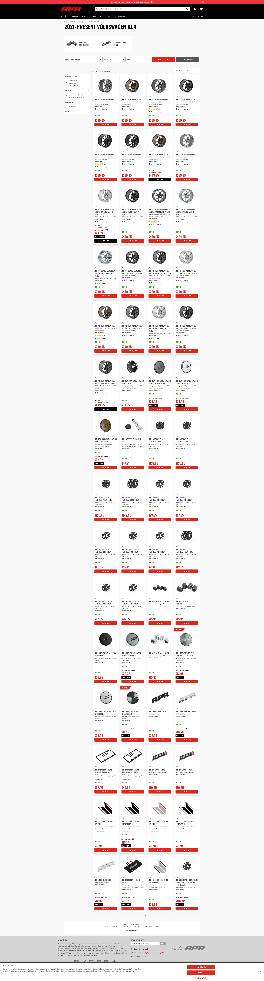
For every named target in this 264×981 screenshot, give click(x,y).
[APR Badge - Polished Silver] (187, 698)
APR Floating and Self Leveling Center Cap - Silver (187, 382)
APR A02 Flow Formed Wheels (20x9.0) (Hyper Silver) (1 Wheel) (105, 212)
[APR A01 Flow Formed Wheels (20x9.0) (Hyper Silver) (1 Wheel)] (187, 196)
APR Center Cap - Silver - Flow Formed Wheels (105, 712)
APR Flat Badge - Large (156, 770)
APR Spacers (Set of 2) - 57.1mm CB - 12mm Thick (103, 498)
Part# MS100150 (153, 558)
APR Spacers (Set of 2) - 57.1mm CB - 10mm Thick (184, 440)
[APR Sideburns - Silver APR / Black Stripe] (159, 866)
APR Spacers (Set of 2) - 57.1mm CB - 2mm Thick (103, 550)
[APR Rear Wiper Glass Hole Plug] (132, 425)
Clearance (73, 81)
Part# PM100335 (153, 889)
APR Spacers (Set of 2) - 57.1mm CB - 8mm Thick (184, 498)
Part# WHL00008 (180, 219)
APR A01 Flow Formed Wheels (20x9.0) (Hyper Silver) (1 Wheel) (186, 212)
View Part (160, 179)
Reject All (201, 973)
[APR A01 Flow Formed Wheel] (105, 86)
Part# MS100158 (153, 448)
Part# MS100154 (126, 558)
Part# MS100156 (180, 448)
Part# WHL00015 (180, 161)
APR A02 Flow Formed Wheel (131, 99)
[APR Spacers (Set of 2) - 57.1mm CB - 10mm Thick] (187, 425)
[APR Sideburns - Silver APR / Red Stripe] (159, 808)
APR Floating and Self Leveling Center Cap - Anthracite (159, 382)
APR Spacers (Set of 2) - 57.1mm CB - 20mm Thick (130, 498)
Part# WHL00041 (153, 161)
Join (162, 943)
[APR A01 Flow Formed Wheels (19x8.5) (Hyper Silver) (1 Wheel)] (105, 257)
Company (122, 16)
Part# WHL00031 (99, 390)
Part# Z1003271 (125, 662)
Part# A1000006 (180, 716)
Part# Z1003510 (98, 662)
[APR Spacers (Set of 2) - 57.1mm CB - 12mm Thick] (105, 484)
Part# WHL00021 (126, 278)
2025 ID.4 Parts (154, 927)
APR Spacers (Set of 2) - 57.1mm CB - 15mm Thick (157, 440)
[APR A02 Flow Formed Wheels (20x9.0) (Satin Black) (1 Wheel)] (132, 196)
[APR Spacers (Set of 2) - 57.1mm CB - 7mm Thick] (132, 536)
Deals (84, 16)
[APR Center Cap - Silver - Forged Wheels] (132, 698)
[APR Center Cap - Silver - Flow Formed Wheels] (105, 698)
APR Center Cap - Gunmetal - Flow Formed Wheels (131, 654)
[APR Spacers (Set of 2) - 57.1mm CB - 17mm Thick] (187, 536)
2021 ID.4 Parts (110, 927)
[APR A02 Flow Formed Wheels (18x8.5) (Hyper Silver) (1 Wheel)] (159, 312)
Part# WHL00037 (126, 106)
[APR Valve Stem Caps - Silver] (159, 639)
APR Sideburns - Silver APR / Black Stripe (158, 881)
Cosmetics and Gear (75, 95)
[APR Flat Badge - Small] (187, 756)
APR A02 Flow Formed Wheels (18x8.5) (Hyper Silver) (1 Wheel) (159, 328)
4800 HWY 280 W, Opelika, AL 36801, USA (149, 953)
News (102, 16)
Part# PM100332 (99, 831)
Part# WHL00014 (126, 161)
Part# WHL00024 (180, 278)
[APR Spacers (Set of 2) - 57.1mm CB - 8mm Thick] (187, 484)
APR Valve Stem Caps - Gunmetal (183, 602)
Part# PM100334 (180, 831)
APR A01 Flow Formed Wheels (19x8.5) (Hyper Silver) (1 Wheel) (104, 273)
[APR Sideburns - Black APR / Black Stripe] (132, 808)
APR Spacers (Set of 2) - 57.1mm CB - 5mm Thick (157, 498)
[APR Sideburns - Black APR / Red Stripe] (105, 808)
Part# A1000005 (153, 774)
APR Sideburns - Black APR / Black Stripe (131, 822)
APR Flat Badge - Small (184, 770)
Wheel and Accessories (76, 97)
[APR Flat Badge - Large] (159, 756)
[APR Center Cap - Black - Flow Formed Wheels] (105, 639)
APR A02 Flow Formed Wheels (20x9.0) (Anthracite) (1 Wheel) (105, 382)
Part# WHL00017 (99, 161)
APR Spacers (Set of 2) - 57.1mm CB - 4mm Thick (130, 602)
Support (111, 16)
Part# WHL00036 (126, 219)
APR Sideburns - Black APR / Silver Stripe (186, 822)
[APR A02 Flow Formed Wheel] (132, 86)
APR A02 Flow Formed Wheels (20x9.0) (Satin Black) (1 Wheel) (132, 212)
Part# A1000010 (126, 779)
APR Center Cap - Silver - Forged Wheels (130, 712)
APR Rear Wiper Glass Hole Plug (131, 440)
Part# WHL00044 (99, 448)
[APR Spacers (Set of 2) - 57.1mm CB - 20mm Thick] (132, 484)
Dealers (93, 16)
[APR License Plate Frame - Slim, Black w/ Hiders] (105, 756)
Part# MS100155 (180, 507)
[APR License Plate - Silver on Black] (132, 866)
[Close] (260, 971)
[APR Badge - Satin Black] (159, 698)
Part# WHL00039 (99, 333)
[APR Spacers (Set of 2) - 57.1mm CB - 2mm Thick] (105, 536)
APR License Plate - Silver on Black (131, 881)
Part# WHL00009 (153, 219)
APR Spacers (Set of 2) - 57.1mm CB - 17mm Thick (184, 550)
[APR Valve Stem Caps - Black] (159, 587)
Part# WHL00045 (153, 390)
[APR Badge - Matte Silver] (105, 866)
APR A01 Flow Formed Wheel (104, 99)
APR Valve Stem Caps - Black (158, 601)
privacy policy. (130, 971)
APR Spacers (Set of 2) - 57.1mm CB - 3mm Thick (157, 550)
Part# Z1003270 (98, 721)
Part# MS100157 (99, 507)
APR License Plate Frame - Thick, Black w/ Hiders (130, 771)
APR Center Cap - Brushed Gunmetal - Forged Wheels (185, 654)
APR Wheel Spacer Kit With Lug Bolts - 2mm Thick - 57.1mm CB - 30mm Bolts (187, 882)
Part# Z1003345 (125, 721)
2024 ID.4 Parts (143, 927)
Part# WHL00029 (126, 333)
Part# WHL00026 (99, 219)
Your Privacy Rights (201, 978)
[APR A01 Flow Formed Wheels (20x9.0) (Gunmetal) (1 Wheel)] (159, 196)
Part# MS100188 (180, 558)
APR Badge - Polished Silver (186, 711)
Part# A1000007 (99, 884)
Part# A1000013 (99, 779)
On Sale (72, 83)
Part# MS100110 (126, 448)
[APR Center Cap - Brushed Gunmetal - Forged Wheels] (187, 639)
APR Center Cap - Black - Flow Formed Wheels (105, 654)
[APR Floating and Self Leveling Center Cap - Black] (132, 367)
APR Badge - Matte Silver (103, 880)
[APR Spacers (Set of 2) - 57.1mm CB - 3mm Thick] (159, 536)
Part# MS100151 (126, 610)
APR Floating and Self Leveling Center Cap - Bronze (105, 440)
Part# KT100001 (180, 889)
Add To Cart (106, 124)
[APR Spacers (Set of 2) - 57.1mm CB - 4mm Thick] (132, 587)
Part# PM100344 (126, 831)
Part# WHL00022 (153, 335)
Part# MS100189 (126, 507)
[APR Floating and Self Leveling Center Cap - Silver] (187, 367)
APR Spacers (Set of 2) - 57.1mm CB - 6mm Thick (103, 602)
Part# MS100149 (99, 558)
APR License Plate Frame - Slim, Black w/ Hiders (103, 771)
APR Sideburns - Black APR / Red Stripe (104, 822)
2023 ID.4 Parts (132, 927)
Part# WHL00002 (99, 106)
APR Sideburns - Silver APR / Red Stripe (158, 822)
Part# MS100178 (153, 658)
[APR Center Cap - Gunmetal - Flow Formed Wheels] (132, 639)
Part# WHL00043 (126, 390)
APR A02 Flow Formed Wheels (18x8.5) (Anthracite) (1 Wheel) (159, 272)
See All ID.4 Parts (132, 930)
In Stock (72, 107)
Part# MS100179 (180, 608)
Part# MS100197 (153, 606)
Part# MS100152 (153, 507)
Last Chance (73, 86)
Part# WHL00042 (180, 390)
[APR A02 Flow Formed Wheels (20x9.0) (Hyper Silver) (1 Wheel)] (105, 196)
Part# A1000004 (180, 774)
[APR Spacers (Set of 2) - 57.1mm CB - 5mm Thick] (159, 484)
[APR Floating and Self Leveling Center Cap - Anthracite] (159, 367)
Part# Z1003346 (180, 662)
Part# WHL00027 (153, 280)
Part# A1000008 (153, 716)
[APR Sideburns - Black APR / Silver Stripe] (187, 808)
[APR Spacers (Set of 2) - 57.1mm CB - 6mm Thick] (105, 587)
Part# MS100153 (99, 610)
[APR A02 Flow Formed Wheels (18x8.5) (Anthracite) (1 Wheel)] (159, 257)
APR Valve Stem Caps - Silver (158, 653)
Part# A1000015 (126, 889)
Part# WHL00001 (99, 280)
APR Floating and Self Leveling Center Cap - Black (132, 382)
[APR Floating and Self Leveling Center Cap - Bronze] (105, 425)
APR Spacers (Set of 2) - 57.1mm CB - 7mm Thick (130, 550)
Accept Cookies (201, 967)
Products (74, 16)
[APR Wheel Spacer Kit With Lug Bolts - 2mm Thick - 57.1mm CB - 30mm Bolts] (187, 866)
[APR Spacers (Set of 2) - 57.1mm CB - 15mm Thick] (159, 425)
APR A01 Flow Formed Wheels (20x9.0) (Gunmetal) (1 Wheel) (159, 210)
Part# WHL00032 (180, 106)
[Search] (186, 9)
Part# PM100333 (153, 831)
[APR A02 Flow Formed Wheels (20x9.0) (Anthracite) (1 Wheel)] (105, 367)
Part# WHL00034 (180, 333)
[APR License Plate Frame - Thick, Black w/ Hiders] (132, 756)
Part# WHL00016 (153, 106)
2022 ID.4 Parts (121, 927)
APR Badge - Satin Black (157, 711)
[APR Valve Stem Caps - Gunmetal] (187, 587)
